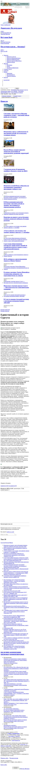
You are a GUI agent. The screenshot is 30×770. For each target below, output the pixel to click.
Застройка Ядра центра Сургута (19, 89)
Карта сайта (4, 764)
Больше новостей (5, 309)
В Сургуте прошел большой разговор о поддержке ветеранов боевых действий (16, 300)
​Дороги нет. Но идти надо (12, 590)
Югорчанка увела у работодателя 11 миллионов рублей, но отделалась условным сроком (16, 133)
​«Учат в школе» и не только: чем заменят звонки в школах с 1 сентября (16, 231)
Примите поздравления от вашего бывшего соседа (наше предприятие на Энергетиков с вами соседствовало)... (15, 660)
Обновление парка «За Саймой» (9, 91)
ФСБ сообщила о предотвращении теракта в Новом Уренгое (15, 260)
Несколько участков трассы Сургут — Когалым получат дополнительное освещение (16, 287)
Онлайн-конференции (12, 67)
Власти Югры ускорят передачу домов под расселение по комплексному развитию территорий (16, 151)
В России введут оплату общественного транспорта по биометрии (14, 616)
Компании (9, 73)
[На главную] (10, 13)
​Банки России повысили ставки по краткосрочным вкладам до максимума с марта (16, 625)
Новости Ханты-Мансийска (14, 60)
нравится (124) (4, 485)
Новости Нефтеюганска (13, 59)
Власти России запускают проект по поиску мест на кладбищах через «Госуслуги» (15, 720)
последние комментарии (11, 652)
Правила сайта (4, 758)
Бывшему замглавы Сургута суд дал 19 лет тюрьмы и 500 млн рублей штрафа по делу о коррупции (15, 631)
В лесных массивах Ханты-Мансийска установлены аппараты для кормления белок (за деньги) (16, 273)
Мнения (6, 63)
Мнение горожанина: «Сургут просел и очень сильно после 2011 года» (16, 704)
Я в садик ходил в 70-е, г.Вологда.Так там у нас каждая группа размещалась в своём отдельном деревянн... (16, 668)
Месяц (11, 542)
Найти (17, 88)
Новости (6, 55)
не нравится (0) (13, 485)
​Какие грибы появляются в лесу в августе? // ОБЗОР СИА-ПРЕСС (15, 595)
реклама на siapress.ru (27, 7)
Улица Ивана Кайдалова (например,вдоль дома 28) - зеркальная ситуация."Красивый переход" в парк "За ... (16, 681)
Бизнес (5, 72)
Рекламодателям (14, 758)
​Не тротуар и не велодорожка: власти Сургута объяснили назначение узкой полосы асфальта (16, 603)
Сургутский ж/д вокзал (17, 92)
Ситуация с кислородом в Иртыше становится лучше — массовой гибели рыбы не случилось (16, 115)
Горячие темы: (5, 89)
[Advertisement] (15, 507)
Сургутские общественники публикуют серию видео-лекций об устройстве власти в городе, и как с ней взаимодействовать (15, 246)
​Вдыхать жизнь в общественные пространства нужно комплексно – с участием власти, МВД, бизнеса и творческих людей (16, 573)
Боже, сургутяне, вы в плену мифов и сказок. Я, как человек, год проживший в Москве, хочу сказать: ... (16, 700)
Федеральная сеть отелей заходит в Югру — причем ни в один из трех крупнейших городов (16, 607)
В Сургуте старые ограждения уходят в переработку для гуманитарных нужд (14, 710)
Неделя (7, 542)
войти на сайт (10, 532)
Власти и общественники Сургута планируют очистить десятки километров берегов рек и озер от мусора (16, 588)
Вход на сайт (4, 51)
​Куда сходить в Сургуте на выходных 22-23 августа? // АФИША (15, 593)
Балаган (6, 77)
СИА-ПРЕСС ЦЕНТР (14, 736)
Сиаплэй (6, 70)
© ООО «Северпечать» (13, 733)
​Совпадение (8, 628)
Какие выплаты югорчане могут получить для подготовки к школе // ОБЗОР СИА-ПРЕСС (16, 635)
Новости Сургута (11, 56)
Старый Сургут (8, 69)
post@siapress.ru (16, 740)
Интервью (9, 65)
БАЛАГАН (6, 80)
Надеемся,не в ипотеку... (10, 725)
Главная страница (6, 96)
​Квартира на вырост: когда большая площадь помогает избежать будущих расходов (16, 218)
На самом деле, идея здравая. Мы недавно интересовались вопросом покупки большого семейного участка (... (16, 717)
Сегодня (3, 542)
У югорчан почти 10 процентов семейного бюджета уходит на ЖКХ (15, 170)
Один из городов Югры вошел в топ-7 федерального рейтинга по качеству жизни (16, 641)
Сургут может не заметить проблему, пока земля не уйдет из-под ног (16, 638)
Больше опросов (5, 311)
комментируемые (16, 654)
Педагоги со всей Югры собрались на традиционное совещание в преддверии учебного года (16, 187)
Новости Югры (11, 62)
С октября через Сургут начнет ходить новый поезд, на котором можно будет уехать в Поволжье (16, 612)
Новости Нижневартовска (14, 58)
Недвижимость (11, 74)
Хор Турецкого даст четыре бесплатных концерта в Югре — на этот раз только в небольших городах (14, 581)
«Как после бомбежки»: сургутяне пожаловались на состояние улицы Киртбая (15, 684)
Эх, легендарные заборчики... (11, 708)
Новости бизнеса (11, 76)
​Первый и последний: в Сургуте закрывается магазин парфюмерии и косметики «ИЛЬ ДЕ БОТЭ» (15, 599)
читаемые (5, 654)
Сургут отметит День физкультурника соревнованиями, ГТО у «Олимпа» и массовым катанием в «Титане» (16, 693)
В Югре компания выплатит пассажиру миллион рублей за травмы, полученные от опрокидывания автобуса (14, 204)
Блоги (8, 66)
